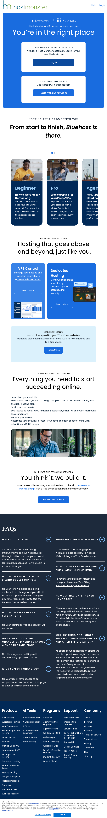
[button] (52, 153)
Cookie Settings (71, 746)
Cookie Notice (7, 810)
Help (93, 5)
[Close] (102, 803)
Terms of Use (34, 804)
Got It (62, 814)
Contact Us (33, 682)
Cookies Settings (43, 814)
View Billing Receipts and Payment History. (73, 584)
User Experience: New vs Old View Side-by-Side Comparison (77, 616)
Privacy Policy (54, 809)
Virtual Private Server (29, 279)
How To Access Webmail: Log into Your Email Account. (76, 554)
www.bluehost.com (66, 674)
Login (102, 5)
